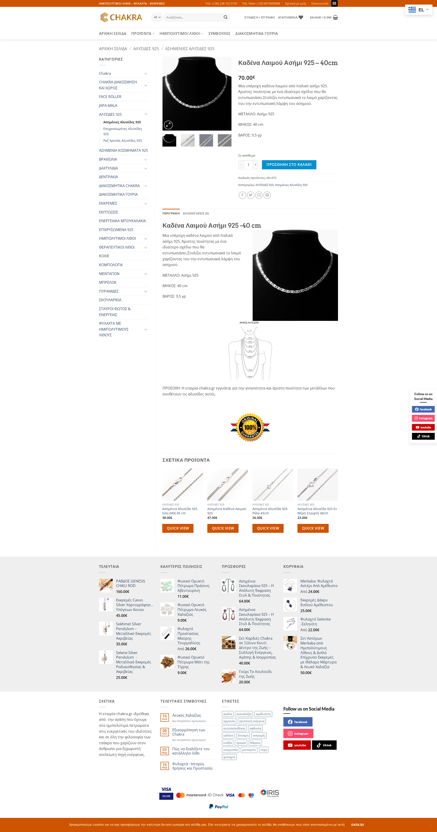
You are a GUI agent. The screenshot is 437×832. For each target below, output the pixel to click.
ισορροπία (230, 750)
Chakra (105, 73)
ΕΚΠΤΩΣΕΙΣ (108, 212)
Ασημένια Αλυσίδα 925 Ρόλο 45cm (269, 511)
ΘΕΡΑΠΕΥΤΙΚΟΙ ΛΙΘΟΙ (117, 247)
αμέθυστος (263, 714)
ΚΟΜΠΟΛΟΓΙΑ (111, 264)
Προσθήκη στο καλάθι (289, 164)
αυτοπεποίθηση (234, 728)
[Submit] (226, 17)
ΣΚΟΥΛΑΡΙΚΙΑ (110, 299)
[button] (259, 17)
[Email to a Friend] (259, 195)
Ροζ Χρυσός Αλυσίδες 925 (122, 140)
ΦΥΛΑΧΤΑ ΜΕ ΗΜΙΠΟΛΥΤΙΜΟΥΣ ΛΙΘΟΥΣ (114, 329)
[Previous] (169, 93)
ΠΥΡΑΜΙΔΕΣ (109, 291)
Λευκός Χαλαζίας (186, 715)
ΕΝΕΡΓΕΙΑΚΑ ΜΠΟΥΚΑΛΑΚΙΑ (122, 220)
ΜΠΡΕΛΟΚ (108, 282)
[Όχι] (431, 826)
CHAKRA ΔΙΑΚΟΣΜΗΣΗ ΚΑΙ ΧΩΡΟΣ (118, 85)
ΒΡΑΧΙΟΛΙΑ (108, 159)
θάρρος (255, 743)
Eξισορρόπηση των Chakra (188, 732)
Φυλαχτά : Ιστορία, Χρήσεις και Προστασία (192, 766)
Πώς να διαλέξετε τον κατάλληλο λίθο (191, 751)
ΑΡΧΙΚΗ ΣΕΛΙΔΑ (112, 33)
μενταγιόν (249, 750)
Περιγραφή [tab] (171, 213)
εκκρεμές (259, 735)
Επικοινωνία (319, 3)
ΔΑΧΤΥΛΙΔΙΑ (108, 168)
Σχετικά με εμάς (295, 3)
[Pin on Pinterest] (267, 195)
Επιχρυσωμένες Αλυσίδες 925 (122, 131)
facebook (300, 722)
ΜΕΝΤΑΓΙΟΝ (109, 273)
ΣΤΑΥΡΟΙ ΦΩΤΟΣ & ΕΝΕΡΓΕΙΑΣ (115, 311)
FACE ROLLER (110, 96)
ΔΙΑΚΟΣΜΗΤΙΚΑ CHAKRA (119, 185)
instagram (301, 733)
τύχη (263, 750)
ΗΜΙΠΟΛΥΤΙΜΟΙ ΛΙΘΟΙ (180, 33)
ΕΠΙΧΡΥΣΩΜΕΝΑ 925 (116, 229)
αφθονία (255, 728)
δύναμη (243, 735)
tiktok (327, 745)
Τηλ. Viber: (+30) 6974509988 (261, 3)
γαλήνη (228, 735)
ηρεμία (241, 743)
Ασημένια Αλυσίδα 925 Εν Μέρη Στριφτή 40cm (317, 511)
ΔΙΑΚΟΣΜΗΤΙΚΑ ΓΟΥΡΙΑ (256, 33)
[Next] (224, 93)
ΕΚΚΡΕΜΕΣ (108, 203)
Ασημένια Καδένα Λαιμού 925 (226, 511)
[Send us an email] (334, 3)
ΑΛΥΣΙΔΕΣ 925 (146, 48)
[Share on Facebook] (242, 195)
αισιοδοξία (244, 714)
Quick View (178, 528)
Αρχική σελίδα (113, 48)
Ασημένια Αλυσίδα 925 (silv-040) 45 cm (179, 511)
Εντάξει (357, 825)
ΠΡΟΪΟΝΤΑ (141, 33)
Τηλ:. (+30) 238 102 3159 (221, 3)
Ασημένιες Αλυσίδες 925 (189, 48)
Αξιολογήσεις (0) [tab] (196, 213)
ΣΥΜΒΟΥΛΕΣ (219, 33)
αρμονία (229, 721)
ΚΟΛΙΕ (104, 255)
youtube (300, 745)
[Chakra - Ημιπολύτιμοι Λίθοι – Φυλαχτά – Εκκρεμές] (122, 17)
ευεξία (227, 743)
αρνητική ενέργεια (251, 721)
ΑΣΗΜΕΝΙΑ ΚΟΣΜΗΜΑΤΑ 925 (123, 150)
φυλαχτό (229, 757)
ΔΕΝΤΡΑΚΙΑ (108, 176)
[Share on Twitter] (250, 195)
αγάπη (227, 714)
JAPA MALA (108, 105)
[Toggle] (146, 73)
